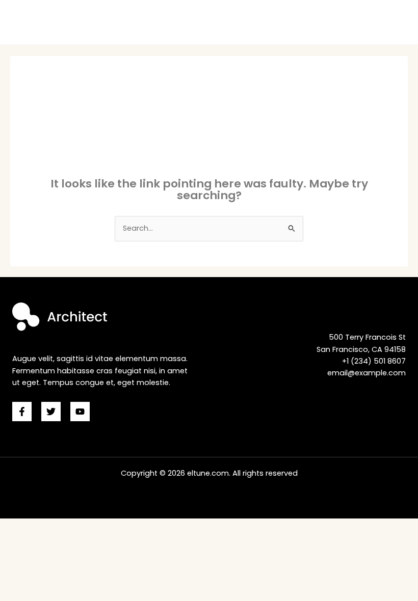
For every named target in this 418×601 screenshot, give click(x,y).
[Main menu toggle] (397, 22)
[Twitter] (51, 411)
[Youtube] (80, 411)
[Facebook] (22, 411)
